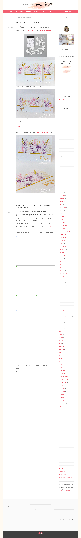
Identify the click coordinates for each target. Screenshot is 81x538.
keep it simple (62, 255)
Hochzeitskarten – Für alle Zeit (27, 22)
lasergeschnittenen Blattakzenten (43, 132)
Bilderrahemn (61, 134)
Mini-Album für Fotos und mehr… (64, 464)
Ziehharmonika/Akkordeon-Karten (66, 316)
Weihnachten (62, 198)
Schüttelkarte (62, 288)
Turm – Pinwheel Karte (64, 301)
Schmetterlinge (62, 189)
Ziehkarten (62, 319)
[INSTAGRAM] (39, 533)
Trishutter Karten (63, 297)
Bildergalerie (29, 11)
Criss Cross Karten (63, 228)
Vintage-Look (62, 424)
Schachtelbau (62, 436)
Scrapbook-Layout (62, 346)
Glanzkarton (61, 150)
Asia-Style (61, 210)
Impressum (56, 11)
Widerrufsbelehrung (62, 99)
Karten (60, 165)
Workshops (61, 446)
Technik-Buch (61, 364)
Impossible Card (63, 252)
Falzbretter (62, 397)
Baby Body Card (63, 216)
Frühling (61, 171)
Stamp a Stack (62, 195)
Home (11, 11)
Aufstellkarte (62, 213)
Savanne (19, 126)
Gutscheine (61, 153)
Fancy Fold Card (63, 234)
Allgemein (60, 125)
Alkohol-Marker (62, 370)
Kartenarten (61, 204)
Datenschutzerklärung (66, 11)
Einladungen (61, 147)
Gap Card (61, 243)
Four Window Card (63, 240)
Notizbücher (61, 340)
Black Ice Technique (63, 382)
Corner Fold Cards (63, 225)
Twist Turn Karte (63, 307)
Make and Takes (61, 328)
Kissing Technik (62, 403)
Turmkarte (62, 304)
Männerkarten (62, 261)
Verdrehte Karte (63, 313)
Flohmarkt (36, 11)
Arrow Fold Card (63, 207)
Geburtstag (62, 174)
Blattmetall (62, 385)
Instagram (60, 88)
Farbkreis (61, 143)
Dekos (60, 141)
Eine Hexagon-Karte (62, 474)
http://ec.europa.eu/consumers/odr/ (65, 490)
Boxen (61, 430)
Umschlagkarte (62, 310)
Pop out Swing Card (63, 276)
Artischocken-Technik (64, 376)
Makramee (60, 331)
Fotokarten (62, 168)
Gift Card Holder (63, 246)
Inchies (60, 156)
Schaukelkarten (62, 285)
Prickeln (61, 415)
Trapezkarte (62, 291)
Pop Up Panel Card (63, 279)
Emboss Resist (62, 391)
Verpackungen (61, 427)
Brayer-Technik (62, 388)
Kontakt (50, 11)
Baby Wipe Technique (64, 379)
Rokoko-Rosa (19, 124)
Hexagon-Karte (62, 249)
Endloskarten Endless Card (65, 231)
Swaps (60, 361)
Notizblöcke (61, 337)
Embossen (62, 394)
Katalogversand (61, 322)
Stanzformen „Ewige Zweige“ (45, 30)
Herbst (61, 177)
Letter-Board (61, 325)
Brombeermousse (20, 127)
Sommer (61, 192)
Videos (21, 11)
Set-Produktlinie (61, 349)
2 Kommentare (11, 27)
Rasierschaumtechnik (64, 418)
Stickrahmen (61, 358)
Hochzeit (61, 180)
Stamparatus (61, 355)
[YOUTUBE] (41, 533)
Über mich (43, 11)
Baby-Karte (62, 219)
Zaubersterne (61, 449)
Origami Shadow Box (64, 273)
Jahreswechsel (61, 159)
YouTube (60, 91)
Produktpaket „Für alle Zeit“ (31, 26)
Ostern (61, 186)
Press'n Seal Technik (63, 412)
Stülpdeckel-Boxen (62, 471)
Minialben (60, 334)
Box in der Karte (63, 222)
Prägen (61, 409)
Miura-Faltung (62, 267)
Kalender (60, 162)
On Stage (60, 343)
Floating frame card (63, 237)
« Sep (55, 526)
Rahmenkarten (62, 282)
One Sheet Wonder (63, 406)
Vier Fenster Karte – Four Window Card (65, 477)
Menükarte (62, 264)
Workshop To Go (62, 442)
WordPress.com (52, 535)
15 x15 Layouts (61, 122)
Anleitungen (61, 128)
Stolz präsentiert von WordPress (32, 535)
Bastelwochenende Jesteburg (64, 131)
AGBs (59, 102)
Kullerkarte (62, 258)
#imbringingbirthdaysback (63, 119)
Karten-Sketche (61, 201)
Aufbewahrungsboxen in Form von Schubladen (38, 509)
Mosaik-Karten (62, 270)
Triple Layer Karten (63, 294)
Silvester (60, 352)
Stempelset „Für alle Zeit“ (30, 30)
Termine (16, 11)
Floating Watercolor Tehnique (65, 400)
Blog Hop (60, 138)
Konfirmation (62, 183)
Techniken (60, 367)
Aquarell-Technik (63, 373)
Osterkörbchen (62, 433)
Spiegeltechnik (62, 421)
